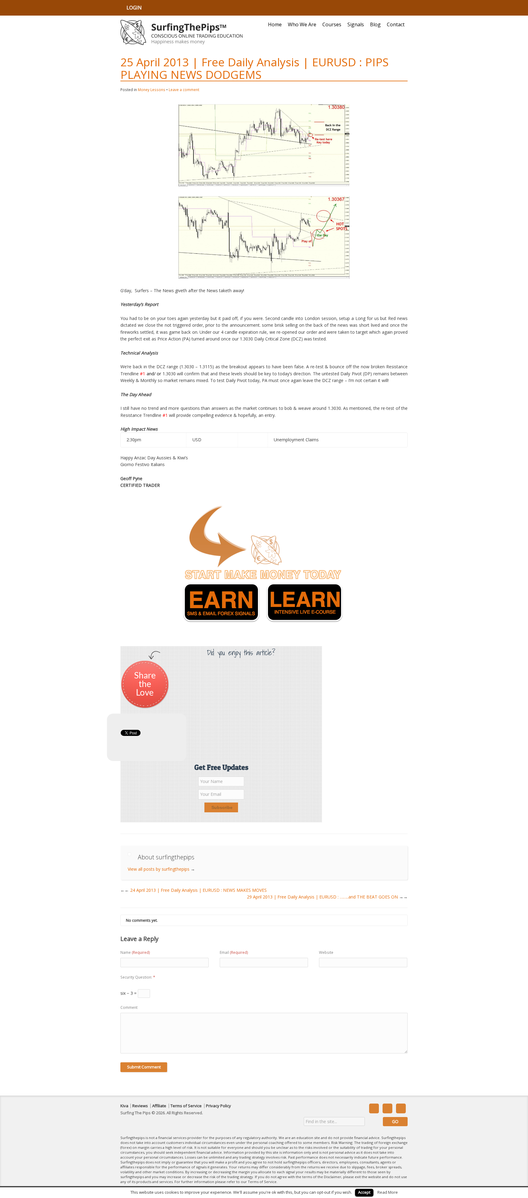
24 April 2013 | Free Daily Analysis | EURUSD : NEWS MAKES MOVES (196, 890)
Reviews (140, 1106)
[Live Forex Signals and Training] (181, 32)
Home (275, 24)
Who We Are (302, 24)
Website (326, 952)
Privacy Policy (218, 1106)
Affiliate (159, 1106)
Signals (355, 24)
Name (135, 952)
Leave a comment (184, 89)
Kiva (124, 1106)
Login (134, 7)
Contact (396, 24)
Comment (129, 1007)
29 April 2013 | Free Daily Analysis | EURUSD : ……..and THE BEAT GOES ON (327, 897)
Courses (331, 24)
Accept (364, 1192)
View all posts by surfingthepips (161, 869)
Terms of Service (186, 1106)
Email (234, 952)
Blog (375, 24)
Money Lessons (151, 89)
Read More (387, 1192)
